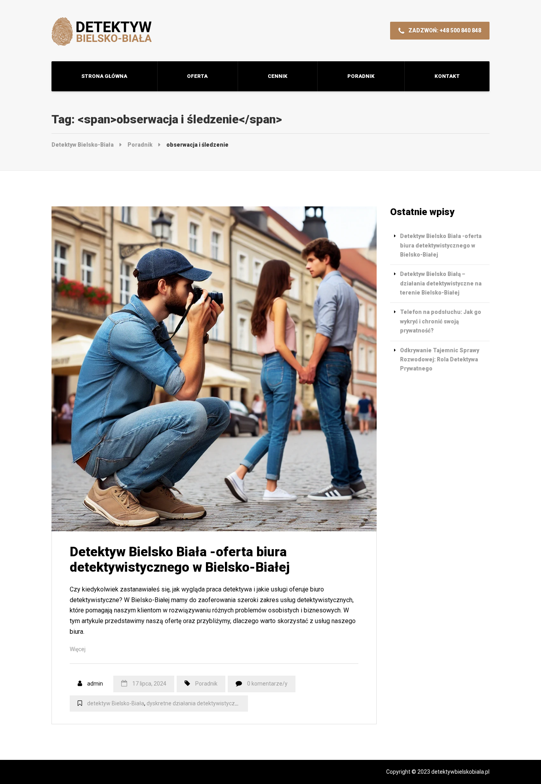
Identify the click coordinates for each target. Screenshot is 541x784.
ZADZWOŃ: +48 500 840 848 (444, 30)
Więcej (78, 649)
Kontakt (447, 76)
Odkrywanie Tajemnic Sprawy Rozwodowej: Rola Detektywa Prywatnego (439, 359)
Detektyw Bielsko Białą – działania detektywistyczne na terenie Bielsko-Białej (441, 283)
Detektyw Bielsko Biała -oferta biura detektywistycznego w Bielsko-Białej (180, 559)
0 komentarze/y (267, 683)
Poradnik (361, 76)
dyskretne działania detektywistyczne (194, 703)
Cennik (278, 76)
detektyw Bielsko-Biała (115, 703)
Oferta (197, 76)
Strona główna (104, 76)
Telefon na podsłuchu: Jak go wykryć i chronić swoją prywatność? (440, 321)
